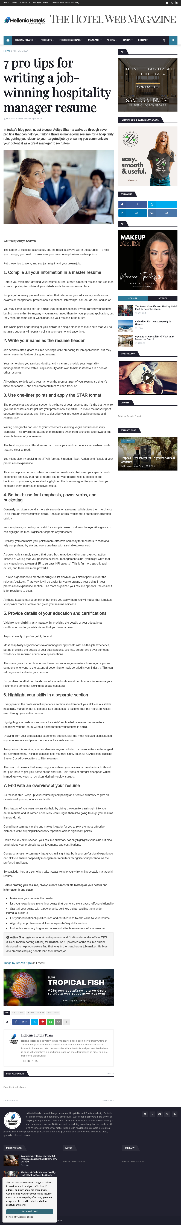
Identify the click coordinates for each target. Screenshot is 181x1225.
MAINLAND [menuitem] (93, 40)
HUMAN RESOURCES (36, 1013)
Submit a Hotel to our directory (65, 3)
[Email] (58, 1022)
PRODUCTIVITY (53, 1013)
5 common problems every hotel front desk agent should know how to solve (39, 1159)
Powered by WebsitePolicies (19, 1217)
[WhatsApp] (50, 1022)
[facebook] (24, 1061)
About (14, 3)
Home (6, 3)
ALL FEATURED (20, 50)
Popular (133, 298)
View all (110, 1074)
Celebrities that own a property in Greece (153, 322)
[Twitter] (34, 1022)
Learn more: (19, 1205)
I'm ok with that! (29, 1211)
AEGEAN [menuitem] (111, 40)
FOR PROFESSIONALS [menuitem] (70, 40)
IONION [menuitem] (126, 40)
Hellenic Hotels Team (37, 1035)
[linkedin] (29, 1061)
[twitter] (32, 1061)
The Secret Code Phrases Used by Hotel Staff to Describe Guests (156, 307)
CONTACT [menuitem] (143, 40)
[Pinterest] (42, 1022)
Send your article (40, 3)
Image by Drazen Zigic (18, 962)
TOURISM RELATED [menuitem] (24, 40)
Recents (163, 298)
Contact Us (25, 3)
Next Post (107, 1100)
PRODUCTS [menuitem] (46, 40)
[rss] (36, 1061)
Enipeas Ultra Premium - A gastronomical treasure (148, 459)
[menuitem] (8, 40)
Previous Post (12, 1100)
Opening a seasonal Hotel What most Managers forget (154, 338)
